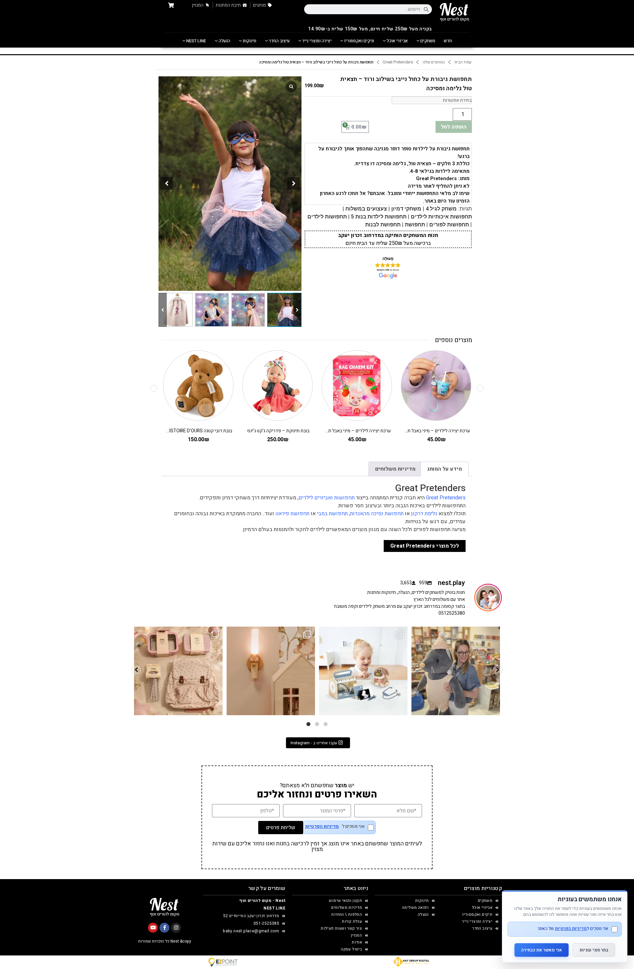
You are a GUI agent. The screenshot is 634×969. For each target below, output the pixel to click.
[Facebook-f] (164, 928)
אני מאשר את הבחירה (541, 950)
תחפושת (415, 224)
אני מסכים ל (335, 827)
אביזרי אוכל (397, 41)
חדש (448, 41)
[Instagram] (176, 928)
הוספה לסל (454, 127)
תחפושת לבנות (383, 224)
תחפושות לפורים (449, 224)
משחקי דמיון (406, 209)
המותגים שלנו (433, 62)
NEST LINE (195, 41)
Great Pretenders (398, 62)
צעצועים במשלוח (366, 209)
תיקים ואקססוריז (358, 41)
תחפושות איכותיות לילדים (441, 216)
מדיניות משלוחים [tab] (395, 469)
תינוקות (249, 41)
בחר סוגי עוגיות (594, 950)
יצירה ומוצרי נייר (316, 41)
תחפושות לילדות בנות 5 (378, 216)
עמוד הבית (463, 62)
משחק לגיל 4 (441, 209)
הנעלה (224, 41)
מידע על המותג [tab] (444, 469)
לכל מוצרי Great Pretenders (424, 546)
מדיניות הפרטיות (322, 826)
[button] (293, 183)
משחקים (427, 41)
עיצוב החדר (279, 41)
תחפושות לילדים (327, 216)
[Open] (178, 671)
